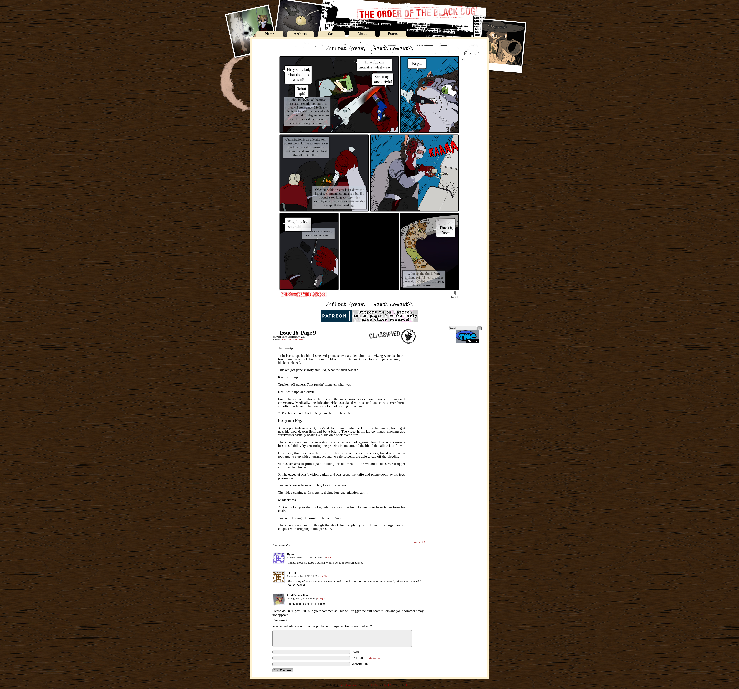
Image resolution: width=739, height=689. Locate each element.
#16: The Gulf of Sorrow (293, 339)
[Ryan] (279, 558)
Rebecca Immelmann (347, 685)
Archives (300, 34)
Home (269, 34)
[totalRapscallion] (279, 599)
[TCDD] (279, 577)
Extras (393, 34)
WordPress (374, 685)
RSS (407, 685)
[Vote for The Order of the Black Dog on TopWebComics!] (467, 342)
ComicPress (389, 685)
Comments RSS (418, 542)
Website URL (360, 664)
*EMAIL (366, 658)
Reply (328, 557)
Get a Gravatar (374, 658)
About (362, 34)
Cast (331, 34)
